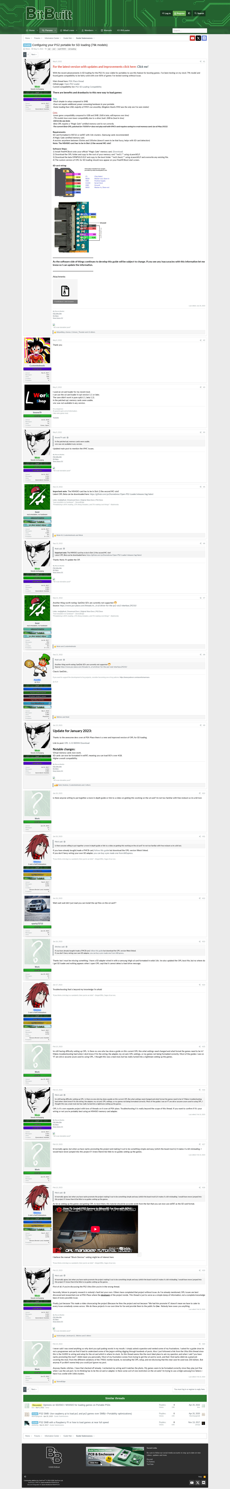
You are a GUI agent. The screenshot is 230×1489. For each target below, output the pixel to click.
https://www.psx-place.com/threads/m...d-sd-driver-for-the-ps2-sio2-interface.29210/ (98, 606)
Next (33, 55)
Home (32, 30)
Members (89, 30)
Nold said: (58, 549)
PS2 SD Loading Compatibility (88, 87)
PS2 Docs (99, 500)
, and (69, 535)
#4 (204, 432)
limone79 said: (60, 438)
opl (49, 49)
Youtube (56, 418)
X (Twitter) (151, 1462)
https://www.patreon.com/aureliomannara (134, 677)
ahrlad (197, 1425)
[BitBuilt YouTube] (192, 38)
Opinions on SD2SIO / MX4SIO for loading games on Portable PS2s (76, 1405)
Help (200, 1477)
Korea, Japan (45, 425)
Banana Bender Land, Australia (39, 889)
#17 (203, 1144)
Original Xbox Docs (88, 500)
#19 (203, 1270)
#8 (204, 655)
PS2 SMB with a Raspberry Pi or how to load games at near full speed (74, 1422)
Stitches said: (60, 947)
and (66, 646)
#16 (203, 1090)
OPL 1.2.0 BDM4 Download (76, 743)
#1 (204, 61)
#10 (203, 793)
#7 (204, 598)
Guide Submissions (61, 1416)
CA (48, 378)
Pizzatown (46, 716)
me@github (62, 500)
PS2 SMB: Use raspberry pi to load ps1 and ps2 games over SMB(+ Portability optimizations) (85, 1413)
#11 (203, 836)
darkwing (35, 1425)
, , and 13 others (75, 332)
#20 (203, 1344)
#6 (204, 543)
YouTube (150, 1464)
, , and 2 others (74, 785)
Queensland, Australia (42, 109)
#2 (204, 340)
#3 (204, 387)
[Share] (200, 61)
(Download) (118, 152)
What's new (68, 30)
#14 (203, 985)
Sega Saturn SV (58, 318)
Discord (150, 1459)
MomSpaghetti (37, 1416)
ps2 (54, 49)
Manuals (108, 30)
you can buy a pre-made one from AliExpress (113, 853)
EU (48, 534)
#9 (204, 725)
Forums (49, 30)
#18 (203, 1187)
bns (33, 1408)
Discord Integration (33, 1484)
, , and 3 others (73, 1336)
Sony (47, 1408)
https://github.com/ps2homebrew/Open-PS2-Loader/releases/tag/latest (121, 494)
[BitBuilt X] (198, 38)
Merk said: (59, 842)
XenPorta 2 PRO (33, 1482)
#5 (204, 487)
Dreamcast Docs (73, 500)
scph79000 (62, 49)
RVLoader (125, 30)
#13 (203, 941)
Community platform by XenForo (43, 1480)
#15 (203, 1047)
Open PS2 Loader (72, 84)
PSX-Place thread (76, 81)
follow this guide (101, 850)
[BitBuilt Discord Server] (204, 38)
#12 (203, 898)
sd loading (72, 49)
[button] (189, 13)
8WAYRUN (55, 1482)
